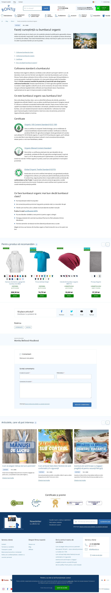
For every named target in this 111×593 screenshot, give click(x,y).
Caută (46, 8)
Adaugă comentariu (82, 404)
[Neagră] (4, 276)
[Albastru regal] (42, 276)
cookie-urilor (70, 581)
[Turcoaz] (20, 276)
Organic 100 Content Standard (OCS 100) (41, 124)
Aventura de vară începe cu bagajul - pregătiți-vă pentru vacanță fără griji (88, 467)
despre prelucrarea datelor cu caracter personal (37, 404)
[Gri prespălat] (7, 279)
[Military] (38, 279)
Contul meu (106, 2)
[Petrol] (52, 276)
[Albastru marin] (35, 279)
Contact (21, 2)
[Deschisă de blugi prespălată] (77, 276)
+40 (63, 8)
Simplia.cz (106, 589)
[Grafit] (23, 276)
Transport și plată (6, 2)
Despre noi (32, 544)
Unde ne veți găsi (97, 555)
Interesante (19, 327)
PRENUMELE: (60, 373)
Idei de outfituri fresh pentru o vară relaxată (68, 565)
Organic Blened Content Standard (37, 148)
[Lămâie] (50, 276)
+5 (22, 279)
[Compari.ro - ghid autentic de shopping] (16, 503)
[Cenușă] (15, 279)
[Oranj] (15, 276)
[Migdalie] (46, 279)
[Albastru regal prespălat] (12, 279)
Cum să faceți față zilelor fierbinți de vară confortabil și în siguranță (54, 467)
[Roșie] (10, 276)
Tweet (71, 314)
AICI (51, 587)
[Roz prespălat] (20, 279)
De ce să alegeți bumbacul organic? (26, 63)
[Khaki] (47, 276)
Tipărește (91, 314)
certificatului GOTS (31, 211)
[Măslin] (25, 276)
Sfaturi (12, 21)
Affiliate (31, 549)
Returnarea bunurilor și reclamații (12, 552)
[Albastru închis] (12, 276)
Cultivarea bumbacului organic (25, 56)
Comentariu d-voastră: (26, 381)
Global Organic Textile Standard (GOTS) (40, 169)
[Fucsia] (41, 279)
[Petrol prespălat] (17, 279)
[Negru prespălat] (9, 279)
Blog (14, 2)
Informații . (35, 404)
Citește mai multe (8, 478)
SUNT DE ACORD (62, 588)
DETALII (15, 295)
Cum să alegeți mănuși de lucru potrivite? (18, 466)
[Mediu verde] (43, 279)
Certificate (19, 59)
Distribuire (61, 314)
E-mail (81, 314)
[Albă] (7, 276)
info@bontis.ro (94, 549)
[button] (107, 244)
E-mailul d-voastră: (25, 373)
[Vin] (17, 276)
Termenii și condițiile (8, 547)
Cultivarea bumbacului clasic (24, 52)
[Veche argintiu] (48, 279)
